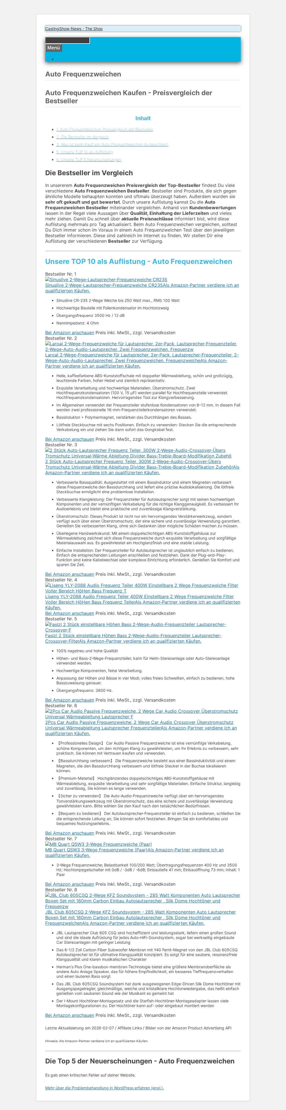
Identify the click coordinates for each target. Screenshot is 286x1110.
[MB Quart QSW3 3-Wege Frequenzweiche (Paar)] (98, 844)
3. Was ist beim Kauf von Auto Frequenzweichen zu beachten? (112, 144)
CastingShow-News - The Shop (74, 28)
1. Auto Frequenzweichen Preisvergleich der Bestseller (104, 129)
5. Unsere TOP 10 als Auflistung (84, 152)
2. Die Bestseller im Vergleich (82, 136)
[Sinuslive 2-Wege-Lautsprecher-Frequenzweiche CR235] (106, 279)
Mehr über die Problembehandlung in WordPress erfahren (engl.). (104, 1087)
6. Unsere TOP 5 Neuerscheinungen (88, 159)
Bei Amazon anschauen (69, 332)
